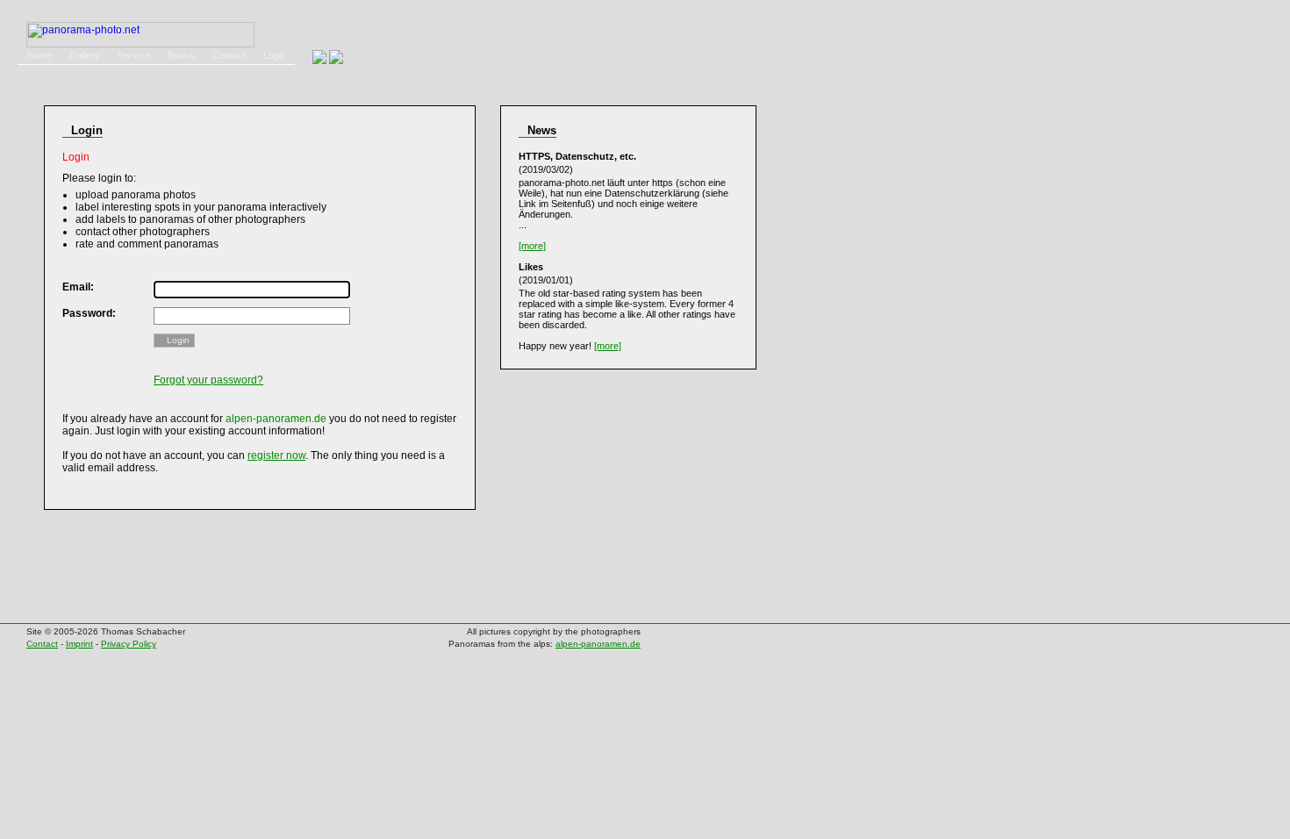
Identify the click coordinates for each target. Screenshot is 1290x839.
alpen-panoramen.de (598, 644)
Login (274, 55)
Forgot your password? (208, 380)
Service (134, 55)
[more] (532, 245)
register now (276, 455)
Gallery (84, 55)
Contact (229, 55)
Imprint (79, 644)
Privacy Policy (128, 644)
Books (181, 55)
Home (39, 55)
